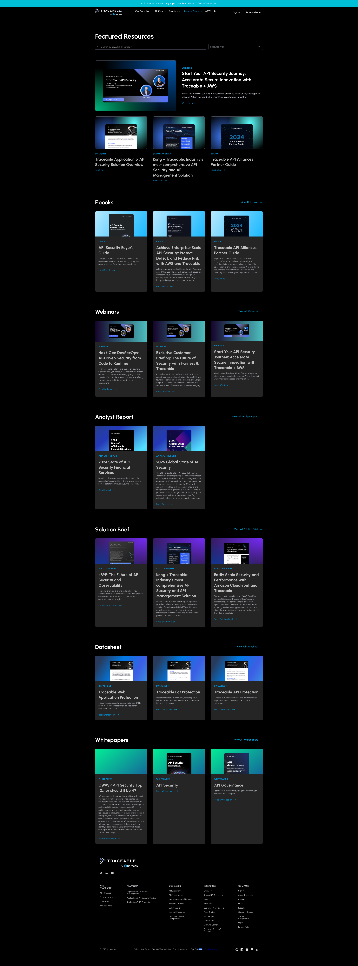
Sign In (236, 12)
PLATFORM (132, 886)
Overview (208, 891)
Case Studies (209, 912)
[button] (143, 12)
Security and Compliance (243, 917)
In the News (105, 901)
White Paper (209, 916)
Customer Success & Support (213, 930)
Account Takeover (177, 904)
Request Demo (106, 906)
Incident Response (177, 912)
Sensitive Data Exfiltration (180, 899)
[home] (108, 12)
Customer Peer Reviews (214, 908)
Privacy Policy (244, 927)
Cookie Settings (211, 949)
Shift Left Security (177, 895)
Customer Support (246, 912)
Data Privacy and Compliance (176, 917)
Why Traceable (106, 893)
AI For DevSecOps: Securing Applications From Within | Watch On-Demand (179, 3)
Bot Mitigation (175, 908)
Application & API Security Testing (141, 898)
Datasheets (209, 921)
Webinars (208, 904)
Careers (241, 899)
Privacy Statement (181, 949)
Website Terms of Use (161, 949)
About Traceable (245, 895)
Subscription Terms (142, 949)
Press (240, 904)
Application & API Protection (139, 902)
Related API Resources (213, 895)
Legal (240, 923)
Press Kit (241, 908)
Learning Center (211, 925)
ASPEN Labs (210, 11)
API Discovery (175, 891)
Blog (206, 899)
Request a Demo (253, 12)
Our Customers (106, 897)
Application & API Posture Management (137, 893)
